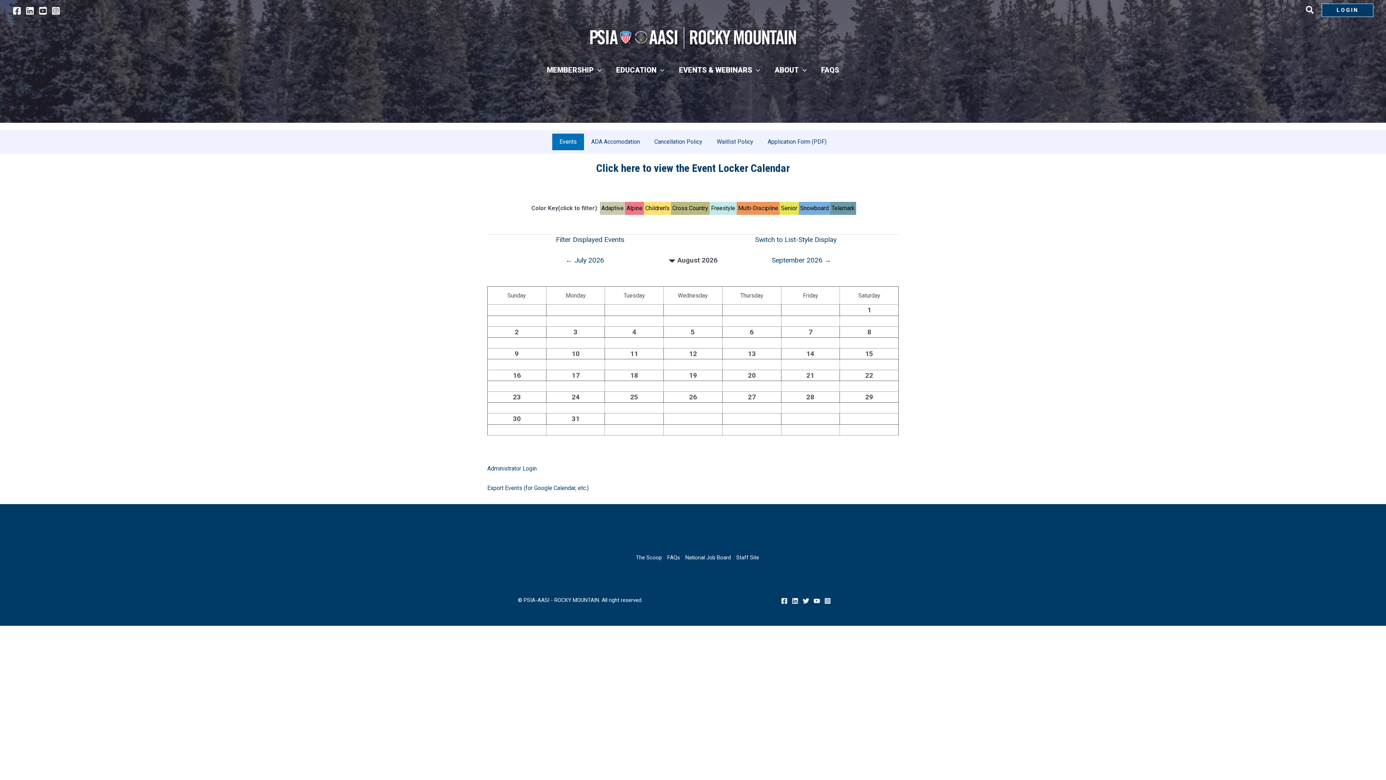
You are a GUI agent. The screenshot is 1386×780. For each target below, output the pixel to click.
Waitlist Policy (735, 141)
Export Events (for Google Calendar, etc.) (538, 488)
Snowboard (814, 208)
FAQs (673, 557)
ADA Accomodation (615, 141)
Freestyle (723, 208)
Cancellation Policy (678, 141)
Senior (789, 208)
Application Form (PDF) (797, 141)
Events (568, 141)
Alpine (634, 208)
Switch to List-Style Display (796, 239)
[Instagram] (56, 10)
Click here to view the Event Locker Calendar (693, 168)
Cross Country (690, 208)
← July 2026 (585, 260)
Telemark (843, 208)
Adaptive (612, 208)
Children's (657, 208)
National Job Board (708, 557)
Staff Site (747, 557)
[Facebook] (17, 10)
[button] (1310, 11)
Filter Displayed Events (590, 239)
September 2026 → (801, 260)
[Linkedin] (30, 10)
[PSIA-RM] (693, 37)
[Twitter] (806, 601)
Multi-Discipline (758, 208)
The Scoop (649, 557)
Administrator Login (512, 468)
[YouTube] (43, 10)
